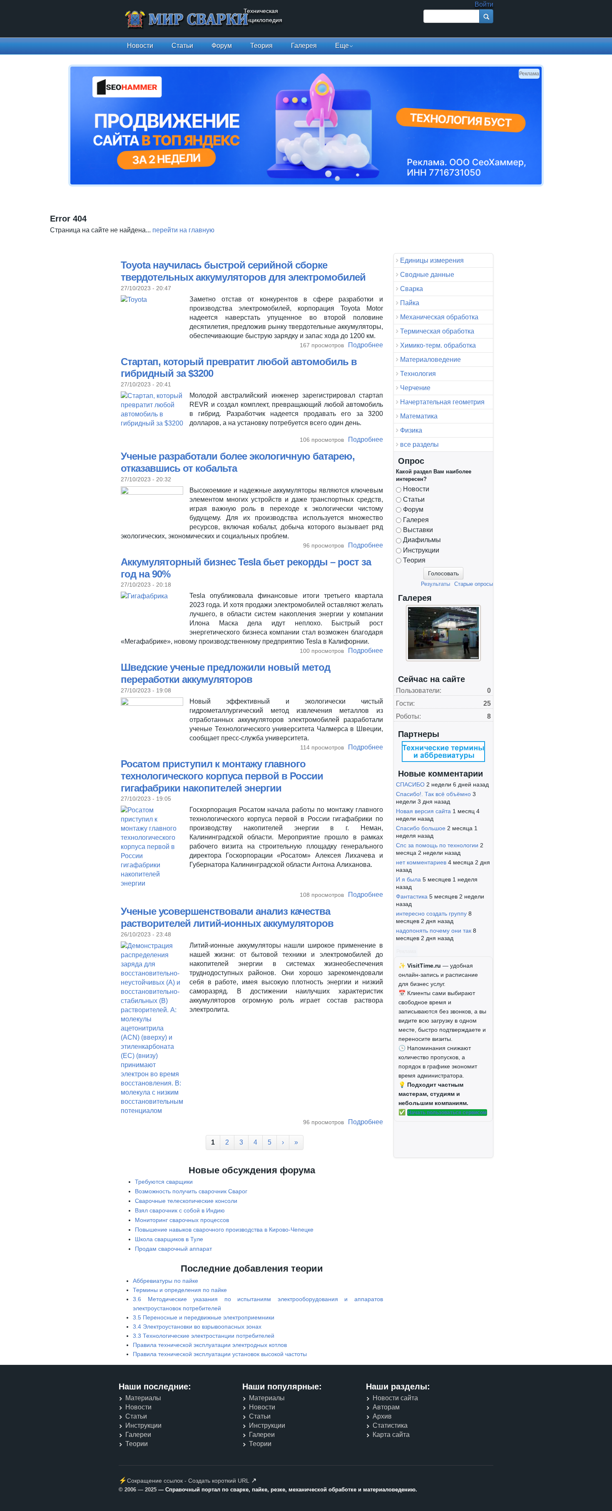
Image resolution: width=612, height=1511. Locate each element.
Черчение (415, 387)
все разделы (419, 444)
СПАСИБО (410, 784)
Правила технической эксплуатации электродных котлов (210, 1345)
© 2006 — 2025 (138, 1489)
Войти (484, 4)
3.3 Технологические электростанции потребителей (203, 1335)
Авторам (386, 1407)
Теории (136, 1443)
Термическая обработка (437, 331)
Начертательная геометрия (442, 402)
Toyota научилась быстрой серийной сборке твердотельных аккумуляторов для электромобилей (243, 271)
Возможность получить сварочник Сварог (191, 1191)
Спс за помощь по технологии (437, 845)
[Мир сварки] (187, 20)
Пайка (409, 302)
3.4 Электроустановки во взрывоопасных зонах (197, 1326)
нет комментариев (421, 862)
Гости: (405, 703)
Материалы (143, 1397)
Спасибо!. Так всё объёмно (433, 794)
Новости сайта (395, 1397)
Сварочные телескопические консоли (186, 1200)
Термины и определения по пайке (180, 1290)
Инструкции (421, 550)
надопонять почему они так (433, 930)
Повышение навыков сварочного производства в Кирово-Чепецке (224, 1229)
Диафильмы (422, 539)
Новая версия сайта (423, 811)
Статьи (182, 45)
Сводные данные (427, 274)
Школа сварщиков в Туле (169, 1239)
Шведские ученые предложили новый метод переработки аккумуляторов (225, 673)
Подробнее (365, 345)
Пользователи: (418, 690)
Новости (140, 45)
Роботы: (408, 716)
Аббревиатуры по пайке (165, 1280)
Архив (382, 1416)
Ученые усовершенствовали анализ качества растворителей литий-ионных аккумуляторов (227, 917)
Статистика (390, 1425)
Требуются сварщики (164, 1181)
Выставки (418, 529)
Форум (221, 45)
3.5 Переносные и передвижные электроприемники (203, 1317)
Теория (261, 45)
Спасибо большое (420, 828)
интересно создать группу (431, 913)
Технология (418, 373)
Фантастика (412, 896)
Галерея (304, 45)
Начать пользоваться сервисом (447, 1112)
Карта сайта (391, 1434)
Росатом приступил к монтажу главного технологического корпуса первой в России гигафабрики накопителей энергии (222, 776)
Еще (342, 45)
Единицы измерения (432, 260)
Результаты (435, 584)
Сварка (411, 288)
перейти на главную (183, 230)
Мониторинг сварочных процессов (182, 1220)
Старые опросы (473, 584)
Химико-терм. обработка (438, 345)
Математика (419, 416)
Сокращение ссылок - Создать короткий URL (188, 1480)
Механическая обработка (439, 317)
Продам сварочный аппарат (173, 1248)
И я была (408, 879)
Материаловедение (430, 359)
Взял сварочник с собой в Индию (180, 1210)
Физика (411, 430)
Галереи (138, 1434)
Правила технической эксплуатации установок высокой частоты (220, 1354)
